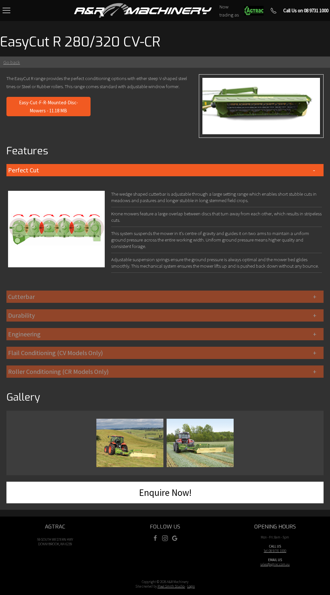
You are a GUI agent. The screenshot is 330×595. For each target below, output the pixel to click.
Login (191, 586)
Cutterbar (21, 296)
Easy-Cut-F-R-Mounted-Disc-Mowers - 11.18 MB (48, 106)
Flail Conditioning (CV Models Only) (55, 353)
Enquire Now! (165, 492)
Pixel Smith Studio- (171, 586)
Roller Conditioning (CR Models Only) (58, 371)
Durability (21, 315)
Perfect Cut (23, 170)
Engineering (24, 334)
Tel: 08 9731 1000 (275, 551)
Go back (11, 62)
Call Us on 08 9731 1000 (305, 10)
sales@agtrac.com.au (275, 564)
